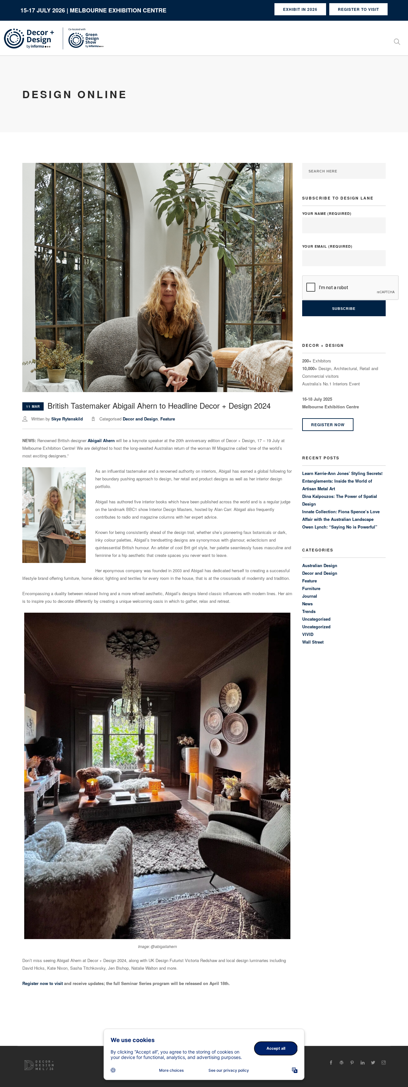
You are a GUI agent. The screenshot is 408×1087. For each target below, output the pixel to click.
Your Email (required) (327, 246)
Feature (167, 419)
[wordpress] (341, 1063)
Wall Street (313, 642)
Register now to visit (42, 983)
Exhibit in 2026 (300, 9)
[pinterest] (352, 1063)
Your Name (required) (327, 213)
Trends (309, 611)
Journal (309, 596)
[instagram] (384, 1063)
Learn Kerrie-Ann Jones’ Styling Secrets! (342, 473)
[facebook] (331, 1063)
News (307, 604)
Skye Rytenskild (67, 419)
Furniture (311, 588)
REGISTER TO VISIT (358, 9)
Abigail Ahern (101, 440)
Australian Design (319, 565)
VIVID (307, 634)
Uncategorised (316, 619)
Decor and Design (140, 419)
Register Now (328, 424)
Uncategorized (316, 627)
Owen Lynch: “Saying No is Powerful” (339, 527)
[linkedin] (363, 1063)
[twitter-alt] (373, 1063)
